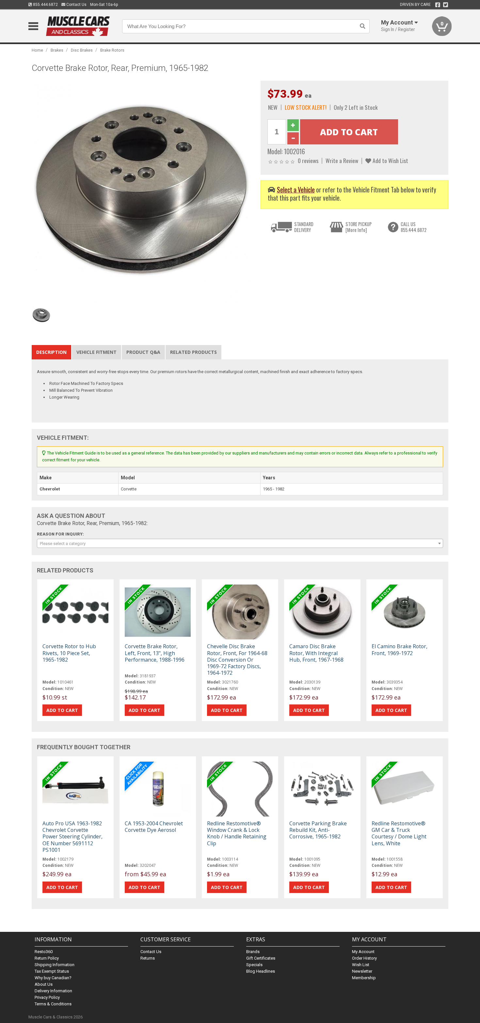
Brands (253, 951)
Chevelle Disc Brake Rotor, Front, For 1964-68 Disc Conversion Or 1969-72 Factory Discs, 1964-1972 (237, 659)
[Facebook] (437, 5)
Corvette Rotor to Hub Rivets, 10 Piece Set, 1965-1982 (69, 653)
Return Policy (47, 958)
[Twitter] (445, 5)
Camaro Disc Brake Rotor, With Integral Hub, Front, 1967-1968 (316, 653)
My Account (363, 951)
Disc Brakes (82, 50)
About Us (44, 984)
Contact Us (76, 4)
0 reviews (308, 160)
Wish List (360, 964)
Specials (254, 964)
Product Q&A (143, 352)
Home (37, 50)
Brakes (57, 50)
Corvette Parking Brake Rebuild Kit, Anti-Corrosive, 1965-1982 (318, 830)
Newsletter (362, 971)
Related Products (193, 352)
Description (51, 352)
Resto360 (44, 951)
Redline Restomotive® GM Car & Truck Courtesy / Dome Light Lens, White (399, 833)
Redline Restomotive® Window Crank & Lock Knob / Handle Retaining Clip (236, 833)
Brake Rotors (112, 50)
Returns (147, 958)
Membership (364, 977)
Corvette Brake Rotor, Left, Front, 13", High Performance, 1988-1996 (154, 653)
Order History (364, 958)
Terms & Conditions (53, 1003)
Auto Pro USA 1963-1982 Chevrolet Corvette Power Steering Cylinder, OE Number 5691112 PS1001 (72, 836)
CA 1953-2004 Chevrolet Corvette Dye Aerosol (154, 826)
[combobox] (240, 543)
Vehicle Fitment (96, 352)
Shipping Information (54, 964)
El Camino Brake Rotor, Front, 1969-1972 (399, 649)
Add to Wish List (389, 160)
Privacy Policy (47, 997)
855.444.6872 (45, 4)
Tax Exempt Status (52, 971)
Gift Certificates (260, 958)
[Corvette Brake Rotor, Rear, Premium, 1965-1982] (143, 191)
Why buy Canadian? (53, 977)
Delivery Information (53, 990)
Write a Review (342, 160)
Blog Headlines (260, 971)
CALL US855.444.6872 (413, 227)
